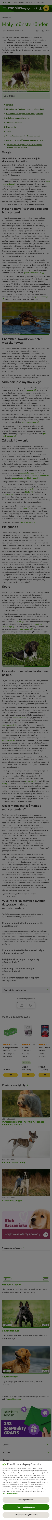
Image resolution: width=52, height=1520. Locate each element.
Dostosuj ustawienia (26, 1499)
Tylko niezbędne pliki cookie (26, 1515)
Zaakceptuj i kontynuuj (26, 1507)
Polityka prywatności (10, 1493)
